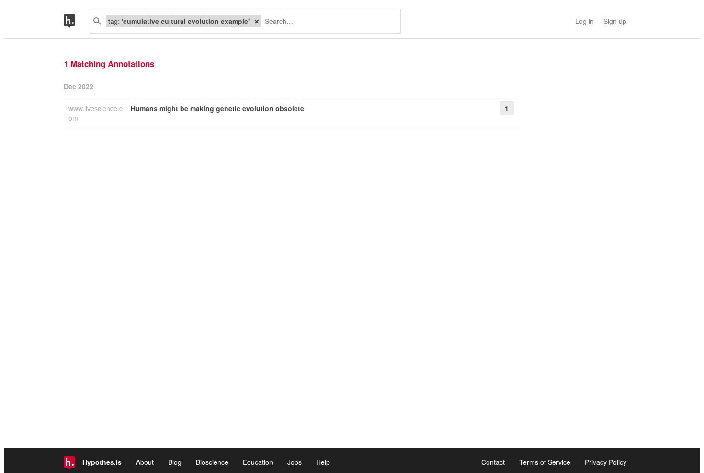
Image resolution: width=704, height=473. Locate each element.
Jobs (294, 462)
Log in (584, 21)
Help (323, 462)
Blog (175, 462)
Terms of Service (544, 462)
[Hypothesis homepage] (77, 21)
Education (258, 462)
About (145, 462)
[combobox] (327, 21)
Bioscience (212, 462)
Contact (493, 462)
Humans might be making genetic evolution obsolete (217, 108)
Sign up (614, 21)
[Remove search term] (256, 21)
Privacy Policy (605, 462)
